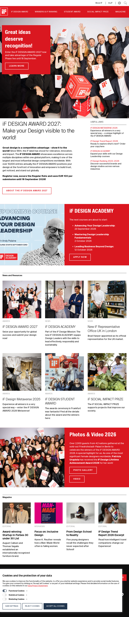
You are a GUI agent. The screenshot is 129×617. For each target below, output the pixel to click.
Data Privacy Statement (38, 586)
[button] (119, 3)
